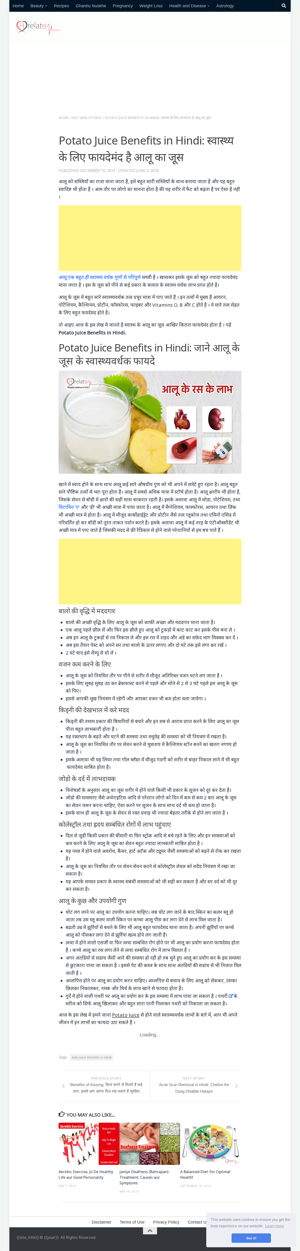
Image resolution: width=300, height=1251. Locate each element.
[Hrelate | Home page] (38, 28)
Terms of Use (132, 1222)
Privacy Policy (166, 1222)
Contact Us (198, 1222)
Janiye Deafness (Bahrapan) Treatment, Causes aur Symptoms (144, 1177)
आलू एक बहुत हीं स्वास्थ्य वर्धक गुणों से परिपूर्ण (100, 277)
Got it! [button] (251, 1238)
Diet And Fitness (86, 117)
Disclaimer (101, 1222)
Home (18, 6)
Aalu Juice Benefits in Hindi (92, 1057)
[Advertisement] (150, 81)
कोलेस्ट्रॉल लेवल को (175, 866)
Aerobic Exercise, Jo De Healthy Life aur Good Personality (86, 1174)
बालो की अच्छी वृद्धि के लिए (90, 622)
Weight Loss (151, 6)
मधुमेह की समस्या (163, 736)
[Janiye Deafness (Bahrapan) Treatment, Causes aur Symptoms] (150, 1144)
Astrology (225, 6)
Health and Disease (187, 6)
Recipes (61, 6)
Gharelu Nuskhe (91, 6)
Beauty (37, 6)
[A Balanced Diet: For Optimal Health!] (210, 1144)
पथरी (223, 996)
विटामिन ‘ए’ (69, 507)
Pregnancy (123, 6)
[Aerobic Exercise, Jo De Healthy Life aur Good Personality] (89, 1144)
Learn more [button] (274, 1226)
